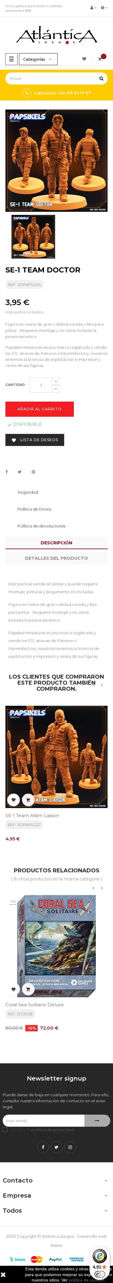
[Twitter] (56, 1147)
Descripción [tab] (56, 543)
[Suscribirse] (97, 1121)
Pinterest (33, 472)
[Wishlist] (85, 59)
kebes (56, 1245)
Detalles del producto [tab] (56, 558)
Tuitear (20, 472)
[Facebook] (43, 1147)
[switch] (99, 1274)
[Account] (93, 7)
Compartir (6, 472)
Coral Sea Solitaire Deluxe (34, 1005)
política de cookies (86, 1280)
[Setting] (104, 7)
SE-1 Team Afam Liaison (32, 815)
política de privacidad (52, 1129)
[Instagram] (70, 1147)
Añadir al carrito (39, 409)
